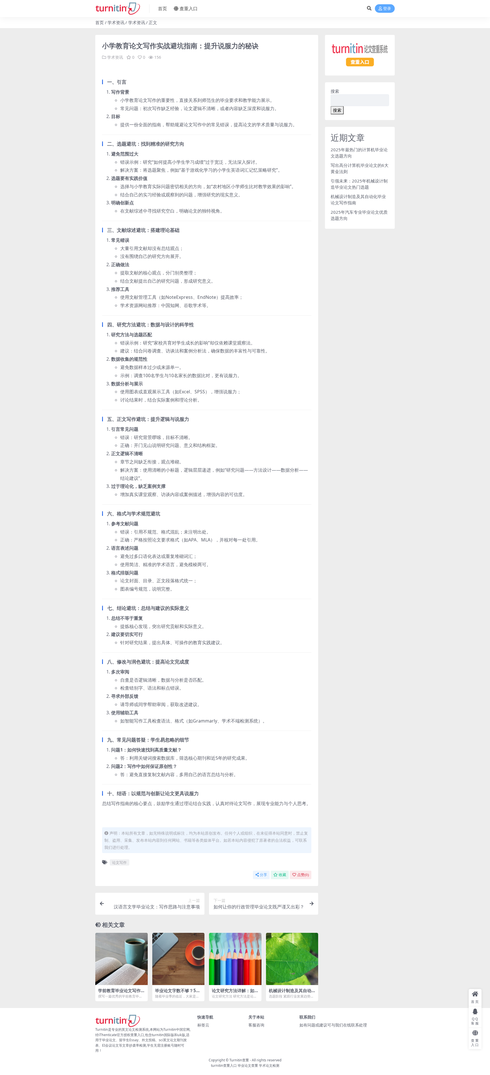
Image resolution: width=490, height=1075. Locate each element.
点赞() (303, 875)
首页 (162, 8)
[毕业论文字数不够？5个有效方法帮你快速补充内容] (178, 959)
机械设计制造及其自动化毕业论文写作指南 (290, 993)
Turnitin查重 (239, 1060)
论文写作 (119, 862)
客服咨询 (256, 1025)
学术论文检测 (269, 1065)
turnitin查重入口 (224, 1065)
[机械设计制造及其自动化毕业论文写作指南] (292, 959)
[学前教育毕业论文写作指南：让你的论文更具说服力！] (121, 959)
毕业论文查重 (248, 1065)
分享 (263, 875)
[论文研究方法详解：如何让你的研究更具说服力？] (235, 959)
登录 (387, 9)
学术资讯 (115, 22)
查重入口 (188, 8)
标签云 (203, 1025)
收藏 (282, 875)
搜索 (335, 91)
